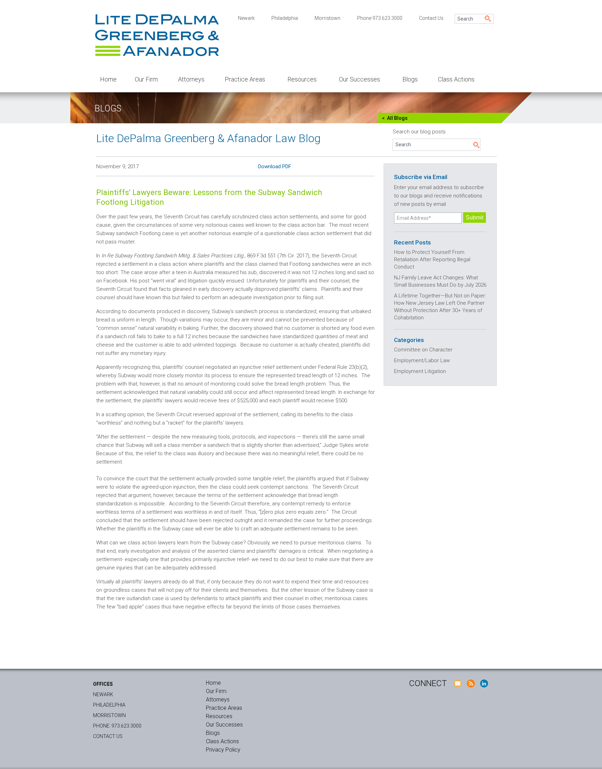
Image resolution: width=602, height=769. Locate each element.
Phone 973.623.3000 (379, 18)
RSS (470, 683)
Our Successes (359, 79)
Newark (246, 18)
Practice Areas (245, 79)
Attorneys (191, 79)
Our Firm (146, 79)
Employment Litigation (420, 371)
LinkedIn (483, 683)
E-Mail (457, 683)
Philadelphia (284, 18)
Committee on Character (423, 350)
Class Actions (456, 79)
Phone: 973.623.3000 (117, 726)
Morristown (327, 18)
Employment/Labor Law (422, 360)
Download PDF (274, 166)
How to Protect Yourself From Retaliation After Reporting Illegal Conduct (432, 259)
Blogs (410, 79)
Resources (302, 79)
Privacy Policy (223, 749)
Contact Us (431, 18)
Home (108, 79)
